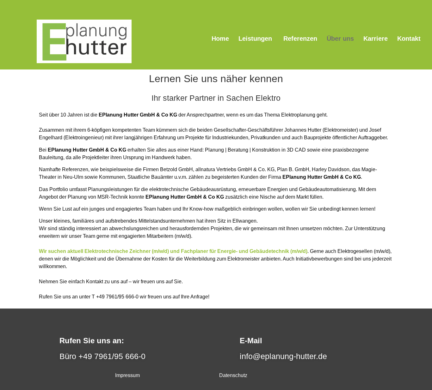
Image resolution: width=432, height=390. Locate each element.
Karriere (375, 38)
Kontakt (409, 38)
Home (220, 38)
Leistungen (256, 38)
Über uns (340, 38)
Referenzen (300, 38)
